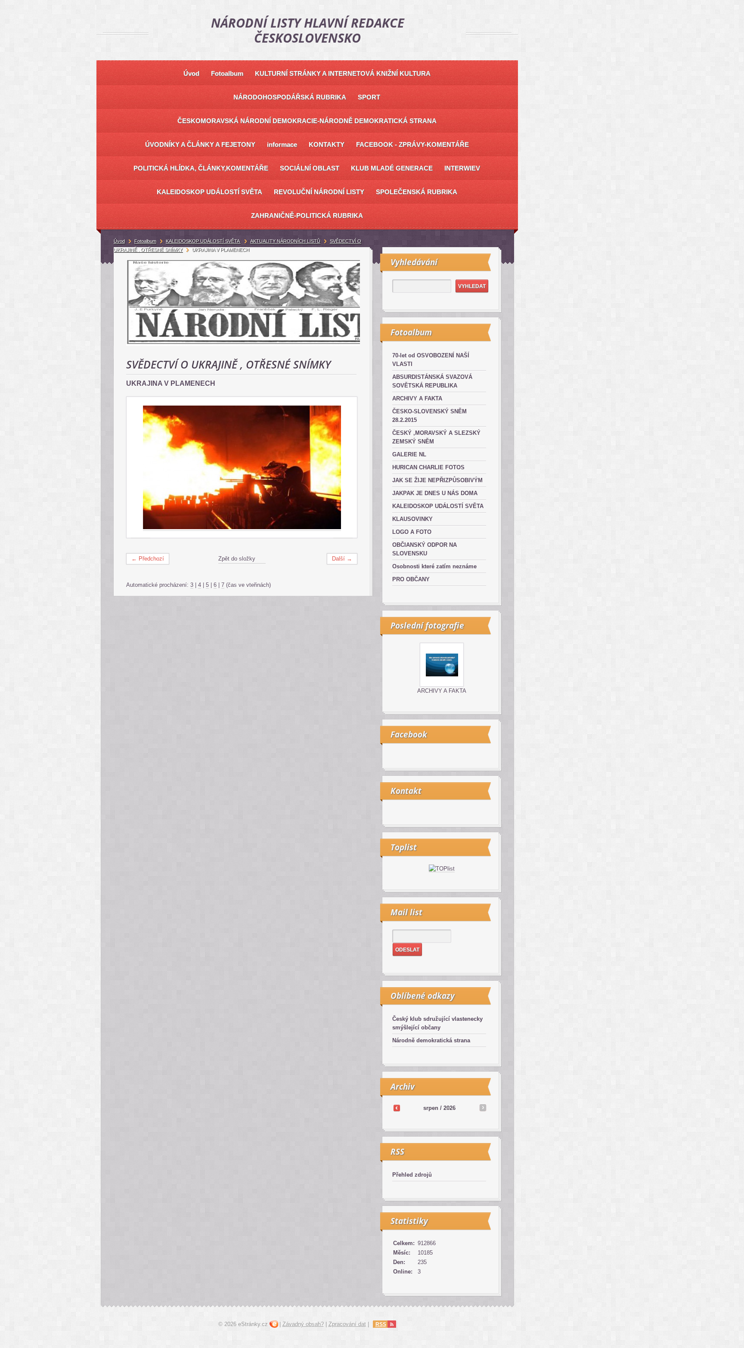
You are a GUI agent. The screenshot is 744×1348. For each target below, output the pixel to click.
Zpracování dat (347, 1324)
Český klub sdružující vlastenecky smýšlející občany (437, 1023)
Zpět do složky (236, 558)
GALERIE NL (409, 454)
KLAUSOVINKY (412, 519)
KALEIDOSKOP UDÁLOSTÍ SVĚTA (438, 506)
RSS (380, 1324)
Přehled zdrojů (412, 1174)
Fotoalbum (145, 241)
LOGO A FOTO (411, 532)
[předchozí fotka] (140, 467)
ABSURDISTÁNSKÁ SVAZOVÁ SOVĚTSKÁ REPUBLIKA (432, 381)
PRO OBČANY (411, 579)
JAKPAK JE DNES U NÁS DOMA (434, 493)
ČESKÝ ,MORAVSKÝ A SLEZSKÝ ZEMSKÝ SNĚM (436, 437)
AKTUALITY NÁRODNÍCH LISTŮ (285, 241)
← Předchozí (147, 558)
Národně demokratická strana (431, 1040)
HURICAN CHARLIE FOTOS (428, 467)
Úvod (119, 241)
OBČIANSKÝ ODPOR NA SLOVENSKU (424, 549)
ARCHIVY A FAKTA (417, 398)
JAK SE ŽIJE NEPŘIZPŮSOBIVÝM (437, 480)
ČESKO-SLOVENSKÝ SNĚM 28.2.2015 (429, 415)
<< (396, 1108)
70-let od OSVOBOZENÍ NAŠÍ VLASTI (430, 359)
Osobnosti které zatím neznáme (434, 566)
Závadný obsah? (303, 1324)
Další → (342, 558)
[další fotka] (343, 467)
